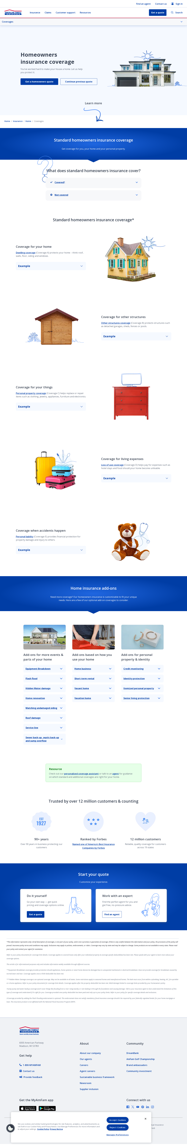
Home (7, 121)
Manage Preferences (118, 1134)
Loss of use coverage (112, 464)
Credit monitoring (133, 668)
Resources (85, 12)
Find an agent (143, 3)
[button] (10, 1128)
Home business (82, 668)
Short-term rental (84, 678)
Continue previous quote (78, 81)
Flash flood (31, 678)
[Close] (146, 1119)
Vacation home (82, 698)
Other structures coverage (115, 322)
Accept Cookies (117, 1120)
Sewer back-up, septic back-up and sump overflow (42, 739)
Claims (48, 12)
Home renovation (35, 698)
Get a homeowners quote (39, 81)
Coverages (7, 21)
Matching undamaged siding (41, 708)
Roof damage (33, 717)
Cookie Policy (43, 1129)
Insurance (35, 12)
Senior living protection (136, 698)
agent (115, 773)
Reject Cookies (117, 1127)
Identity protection (134, 678)
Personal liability (24, 536)
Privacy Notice (56, 1129)
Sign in (179, 3)
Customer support (65, 12)
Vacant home (81, 688)
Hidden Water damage (38, 688)
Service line (32, 727)
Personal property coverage (31, 393)
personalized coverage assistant (81, 773)
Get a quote (35, 914)
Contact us (161, 3)
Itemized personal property (138, 688)
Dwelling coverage (25, 252)
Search (179, 12)
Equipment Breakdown (38, 668)
